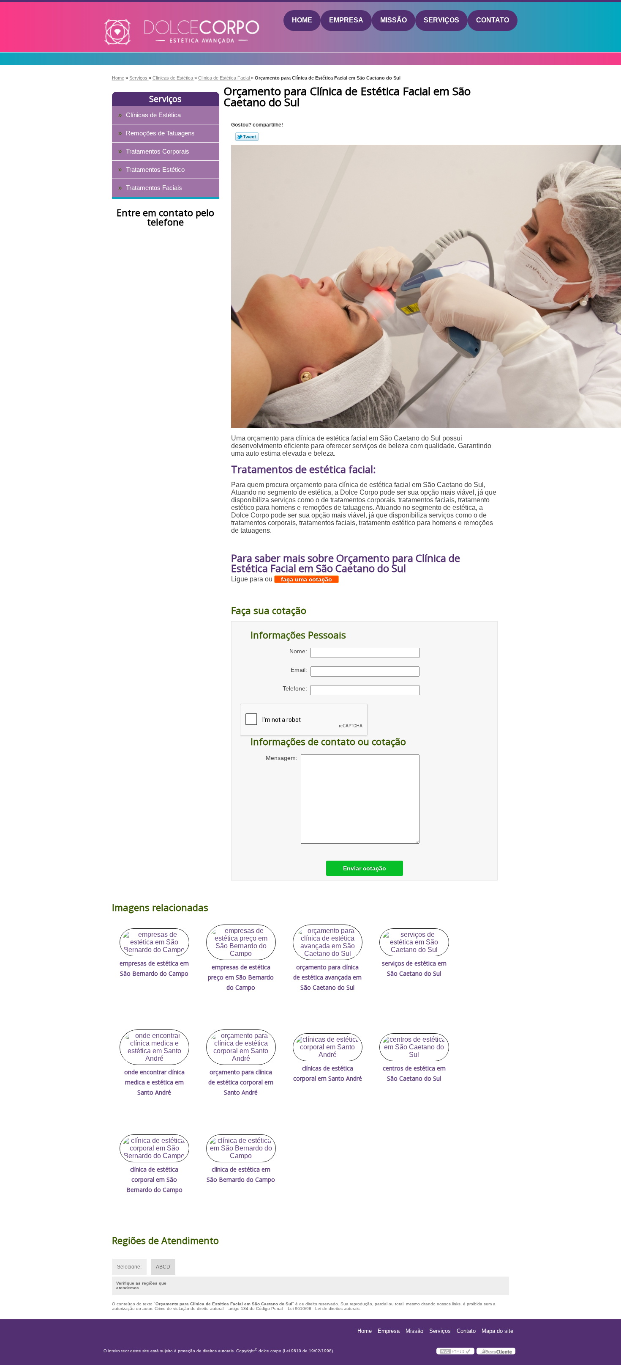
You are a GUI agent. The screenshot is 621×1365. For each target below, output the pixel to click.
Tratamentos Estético (155, 169)
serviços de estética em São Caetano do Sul (414, 968)
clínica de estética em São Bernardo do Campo (241, 1174)
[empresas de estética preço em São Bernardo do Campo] (241, 942)
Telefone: (296, 688)
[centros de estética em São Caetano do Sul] (414, 1047)
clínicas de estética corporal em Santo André (327, 1073)
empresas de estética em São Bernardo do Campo (154, 968)
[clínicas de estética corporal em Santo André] (327, 1047)
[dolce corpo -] (153, 20)
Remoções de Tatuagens (160, 133)
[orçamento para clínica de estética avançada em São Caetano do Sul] (327, 942)
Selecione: (129, 1267)
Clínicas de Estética (153, 114)
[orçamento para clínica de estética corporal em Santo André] (241, 1047)
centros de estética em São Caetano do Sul (414, 1073)
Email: (300, 669)
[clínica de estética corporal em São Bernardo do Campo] (154, 1148)
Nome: (299, 651)
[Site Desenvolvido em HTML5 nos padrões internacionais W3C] (455, 1351)
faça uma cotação (306, 579)
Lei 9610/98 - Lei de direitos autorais (324, 1308)
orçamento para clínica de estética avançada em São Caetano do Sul (327, 977)
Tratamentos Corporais (157, 151)
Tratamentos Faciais (154, 187)
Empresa (346, 20)
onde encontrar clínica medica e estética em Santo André (154, 1082)
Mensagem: (283, 757)
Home (302, 20)
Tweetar (247, 136)
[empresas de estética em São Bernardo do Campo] (154, 942)
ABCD (163, 1267)
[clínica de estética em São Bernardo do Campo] (241, 1148)
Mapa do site (497, 1331)
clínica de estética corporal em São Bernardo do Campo (154, 1179)
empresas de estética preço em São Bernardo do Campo (241, 977)
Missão (393, 20)
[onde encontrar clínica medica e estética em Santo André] (154, 1047)
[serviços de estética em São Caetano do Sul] (414, 942)
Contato (492, 20)
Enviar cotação (364, 868)
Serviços (441, 20)
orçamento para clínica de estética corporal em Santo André (240, 1082)
